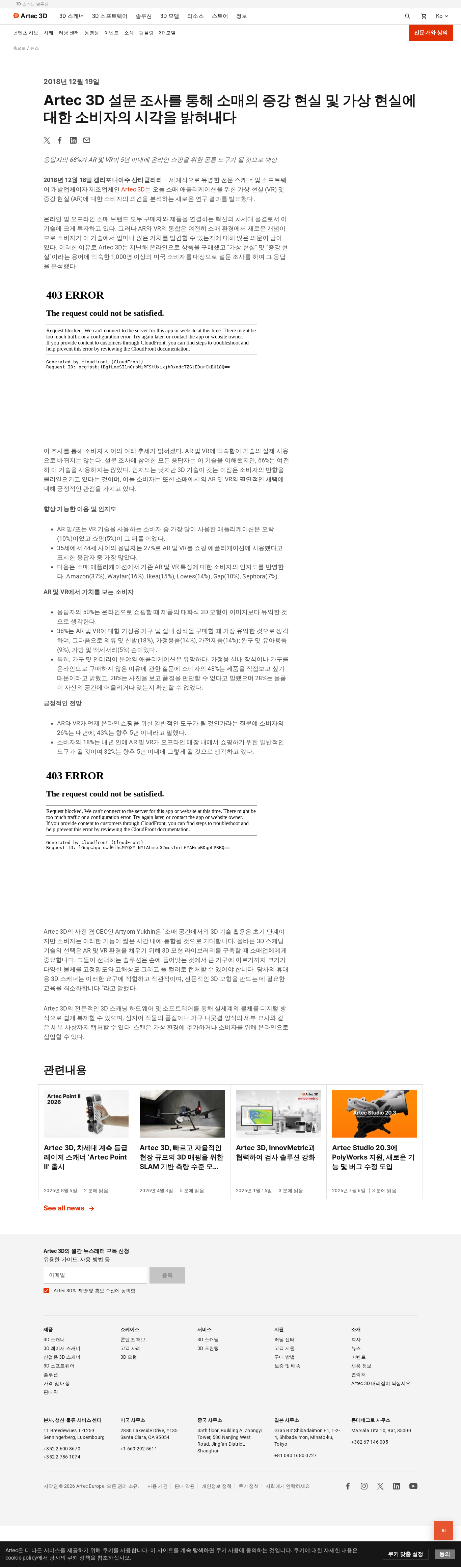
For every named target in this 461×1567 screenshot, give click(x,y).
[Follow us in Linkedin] (396, 1486)
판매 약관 (184, 1486)
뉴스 (356, 1348)
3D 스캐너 (54, 1339)
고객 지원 (284, 1348)
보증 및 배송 (287, 1365)
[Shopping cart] (424, 16)
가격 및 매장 (57, 1383)
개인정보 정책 (217, 1486)
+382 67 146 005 (369, 1442)
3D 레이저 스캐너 (62, 1348)
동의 (444, 1554)
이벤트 (111, 32)
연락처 (358, 1374)
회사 (356, 1339)
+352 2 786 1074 (62, 1456)
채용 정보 (361, 1365)
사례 (49, 32)
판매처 (51, 1392)
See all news (65, 1208)
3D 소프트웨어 (59, 1365)
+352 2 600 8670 (62, 1448)
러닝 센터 (69, 32)
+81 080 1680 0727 (295, 1455)
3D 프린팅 (208, 1348)
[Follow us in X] (380, 1486)
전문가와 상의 (431, 32)
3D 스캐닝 (208, 1339)
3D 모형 (128, 1357)
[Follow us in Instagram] (364, 1486)
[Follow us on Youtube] (413, 1486)
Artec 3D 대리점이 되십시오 (381, 1383)
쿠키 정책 (249, 1486)
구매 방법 (284, 1357)
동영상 (91, 32)
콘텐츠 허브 (25, 32)
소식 (129, 32)
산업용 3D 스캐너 (62, 1357)
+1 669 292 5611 (138, 1448)
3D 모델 (167, 32)
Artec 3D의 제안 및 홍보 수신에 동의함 (94, 1290)
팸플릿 (146, 32)
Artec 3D (133, 189)
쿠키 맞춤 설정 (405, 1554)
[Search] (408, 16)
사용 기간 (157, 1486)
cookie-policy (21, 1558)
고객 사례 (130, 1348)
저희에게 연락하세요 (288, 1486)
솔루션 (51, 1374)
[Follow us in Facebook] (348, 1486)
